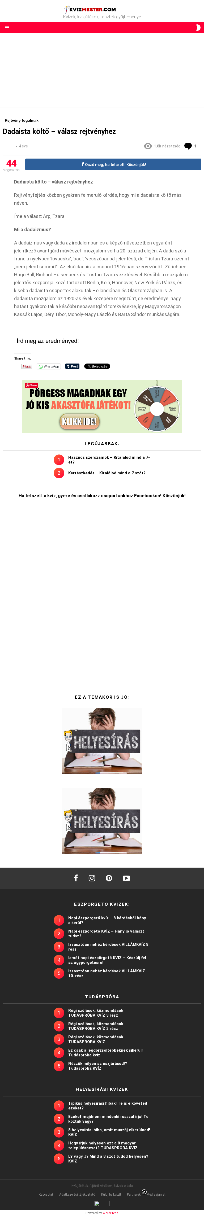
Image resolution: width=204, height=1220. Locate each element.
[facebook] (76, 878)
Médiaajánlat (156, 1194)
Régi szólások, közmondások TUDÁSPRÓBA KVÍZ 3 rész (95, 1013)
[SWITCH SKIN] (198, 27)
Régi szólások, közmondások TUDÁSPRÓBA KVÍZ (95, 1039)
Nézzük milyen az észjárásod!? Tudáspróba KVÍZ (97, 1066)
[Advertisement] (102, 70)
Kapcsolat (46, 1194)
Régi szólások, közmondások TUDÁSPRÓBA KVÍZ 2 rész (95, 1026)
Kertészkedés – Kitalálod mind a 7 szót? (107, 473)
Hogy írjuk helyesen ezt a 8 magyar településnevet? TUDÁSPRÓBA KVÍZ (103, 1145)
